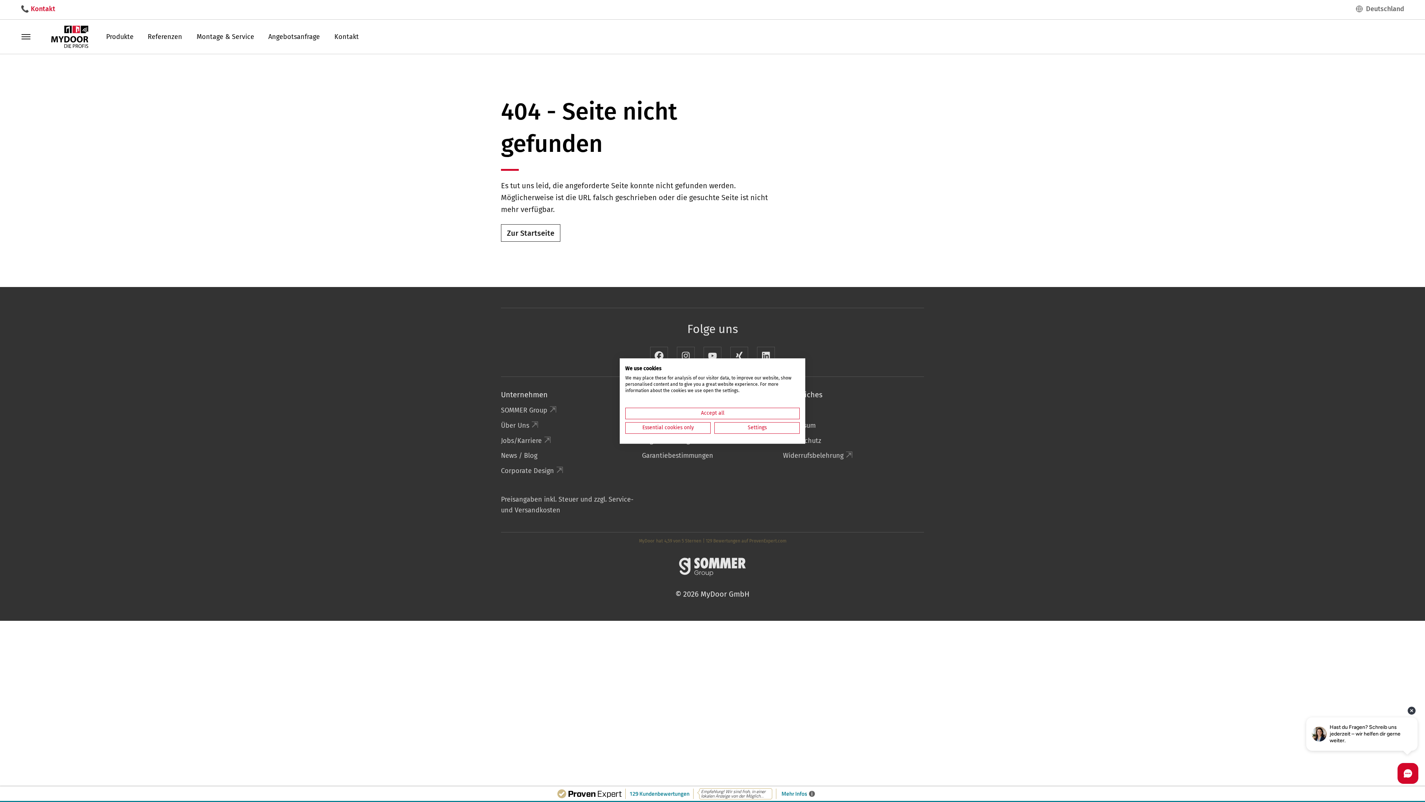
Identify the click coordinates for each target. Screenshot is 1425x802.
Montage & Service (225, 37)
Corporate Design (527, 471)
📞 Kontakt (38, 9)
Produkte (120, 37)
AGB (789, 410)
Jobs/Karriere (521, 441)
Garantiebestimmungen (677, 455)
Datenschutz (802, 441)
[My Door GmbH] (69, 36)
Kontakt (346, 37)
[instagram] (686, 356)
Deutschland (1385, 9)
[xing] (739, 356)
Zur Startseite (530, 233)
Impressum (799, 425)
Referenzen (165, 37)
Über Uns (515, 425)
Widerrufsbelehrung (813, 455)
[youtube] (712, 356)
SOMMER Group (524, 410)
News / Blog (519, 455)
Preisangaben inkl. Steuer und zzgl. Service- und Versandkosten (567, 504)
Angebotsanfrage (294, 37)
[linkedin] (766, 356)
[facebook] (659, 356)
